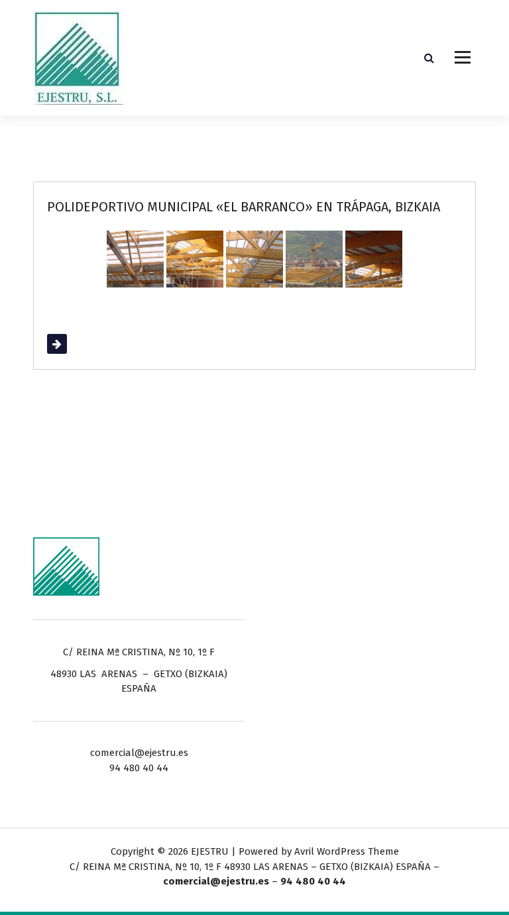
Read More (71, 344)
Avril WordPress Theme (346, 851)
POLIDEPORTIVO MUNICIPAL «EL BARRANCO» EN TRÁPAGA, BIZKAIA (243, 207)
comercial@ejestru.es (216, 881)
